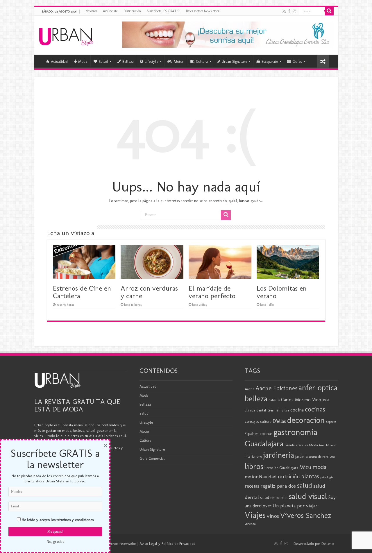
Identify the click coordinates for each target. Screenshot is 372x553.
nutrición (289, 476)
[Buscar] (329, 11)
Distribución (132, 11)
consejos (252, 421)
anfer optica (317, 387)
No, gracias (55, 541)
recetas (252, 486)
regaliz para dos (278, 486)
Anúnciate (110, 11)
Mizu (305, 467)
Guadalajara (264, 443)
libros (254, 466)
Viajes (255, 515)
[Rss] (284, 11)
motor (251, 476)
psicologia (326, 477)
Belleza (128, 61)
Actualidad (59, 61)
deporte (331, 422)
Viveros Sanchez (305, 515)
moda (319, 467)
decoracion (306, 420)
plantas (310, 476)
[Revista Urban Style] (66, 35)
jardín (299, 456)
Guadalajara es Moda (301, 445)
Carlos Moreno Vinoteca (305, 399)
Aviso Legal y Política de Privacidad (167, 543)
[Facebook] (289, 11)
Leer (333, 456)
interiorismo (253, 456)
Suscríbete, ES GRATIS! (163, 11)
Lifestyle (151, 61)
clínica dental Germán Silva (267, 410)
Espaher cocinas (258, 433)
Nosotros (91, 11)
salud (304, 485)
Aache (249, 389)
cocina (297, 410)
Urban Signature (234, 61)
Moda (82, 61)
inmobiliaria (327, 445)
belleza (256, 398)
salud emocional (274, 497)
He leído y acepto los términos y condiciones (58, 520)
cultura (265, 421)
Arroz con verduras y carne (149, 292)
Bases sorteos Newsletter (202, 11)
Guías (297, 61)
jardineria (278, 455)
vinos (273, 516)
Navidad (268, 476)
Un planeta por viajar (295, 506)
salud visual (308, 496)
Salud (103, 61)
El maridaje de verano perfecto (212, 292)
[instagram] (294, 11)
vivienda (250, 524)
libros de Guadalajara (281, 468)
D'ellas (279, 421)
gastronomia (295, 432)
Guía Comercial (152, 458)
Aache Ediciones (276, 388)
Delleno (327, 543)
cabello (274, 400)
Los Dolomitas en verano (282, 292)
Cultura (202, 61)
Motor (179, 61)
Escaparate (270, 61)
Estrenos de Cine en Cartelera (82, 292)
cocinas (315, 409)
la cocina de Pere (316, 456)
